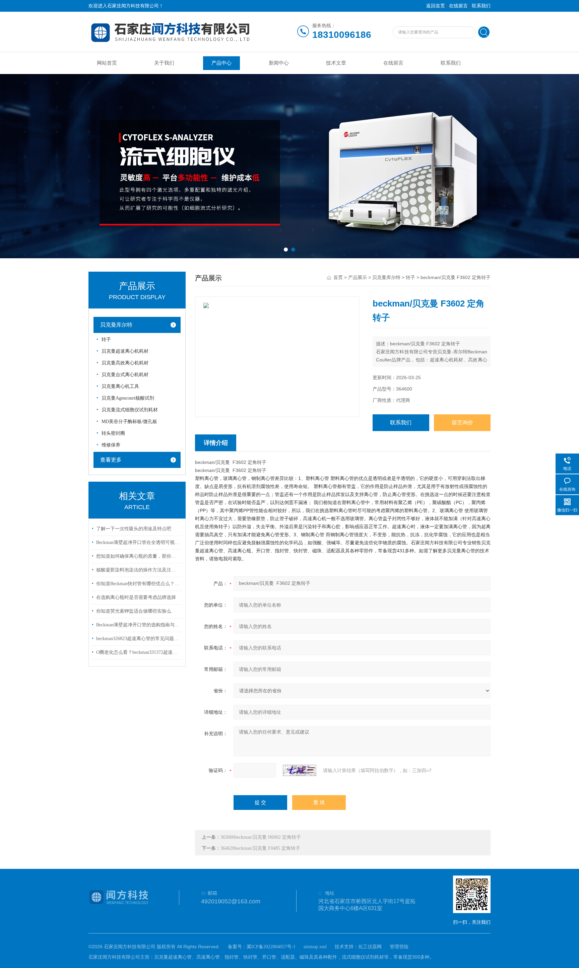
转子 (106, 339)
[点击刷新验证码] (299, 770)
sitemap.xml (315, 946)
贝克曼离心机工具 (120, 386)
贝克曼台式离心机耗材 (125, 374)
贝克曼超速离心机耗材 (125, 351)
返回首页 (435, 5)
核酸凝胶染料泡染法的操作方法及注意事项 (138, 569)
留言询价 (462, 422)
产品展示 (357, 277)
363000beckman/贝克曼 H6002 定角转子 (260, 837)
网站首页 (107, 63)
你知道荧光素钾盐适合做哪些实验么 (133, 611)
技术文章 (336, 63)
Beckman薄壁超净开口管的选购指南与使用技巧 (138, 624)
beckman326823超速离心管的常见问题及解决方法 (138, 638)
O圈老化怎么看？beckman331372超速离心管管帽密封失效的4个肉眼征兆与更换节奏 (138, 652)
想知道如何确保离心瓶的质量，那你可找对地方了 (138, 556)
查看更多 (111, 460)
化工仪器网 (370, 946)
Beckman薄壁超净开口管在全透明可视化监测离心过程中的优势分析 (138, 542)
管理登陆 (399, 946)
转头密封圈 (113, 433)
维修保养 (111, 444)
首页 (338, 277)
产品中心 (221, 63)
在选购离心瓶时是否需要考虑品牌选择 (136, 597)
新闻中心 (279, 63)
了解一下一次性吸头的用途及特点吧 (133, 528)
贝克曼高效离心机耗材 (125, 362)
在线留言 (458, 5)
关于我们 (164, 63)
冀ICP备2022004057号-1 (271, 946)
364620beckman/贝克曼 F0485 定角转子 (260, 848)
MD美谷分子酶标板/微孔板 (129, 421)
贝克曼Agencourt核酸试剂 (128, 398)
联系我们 (481, 5)
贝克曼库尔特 (116, 325)
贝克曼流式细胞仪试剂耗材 (130, 409)
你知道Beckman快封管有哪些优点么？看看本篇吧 (138, 583)
